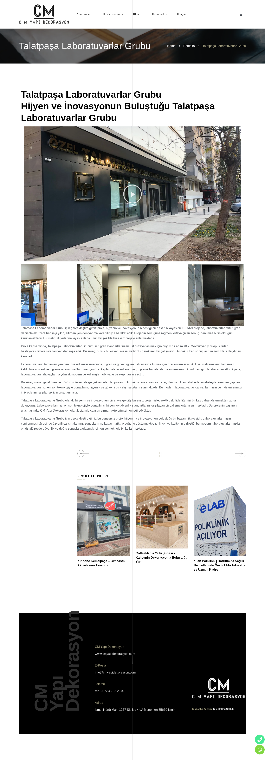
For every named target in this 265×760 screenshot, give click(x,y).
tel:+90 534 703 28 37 (110, 691)
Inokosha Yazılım (202, 709)
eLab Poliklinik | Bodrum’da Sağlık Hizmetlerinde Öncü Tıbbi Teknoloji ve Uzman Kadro (219, 565)
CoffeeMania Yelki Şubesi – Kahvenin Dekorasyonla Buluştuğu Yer (161, 557)
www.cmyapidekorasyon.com (115, 654)
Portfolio (189, 46)
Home (171, 46)
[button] (132, 194)
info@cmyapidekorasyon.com (115, 672)
